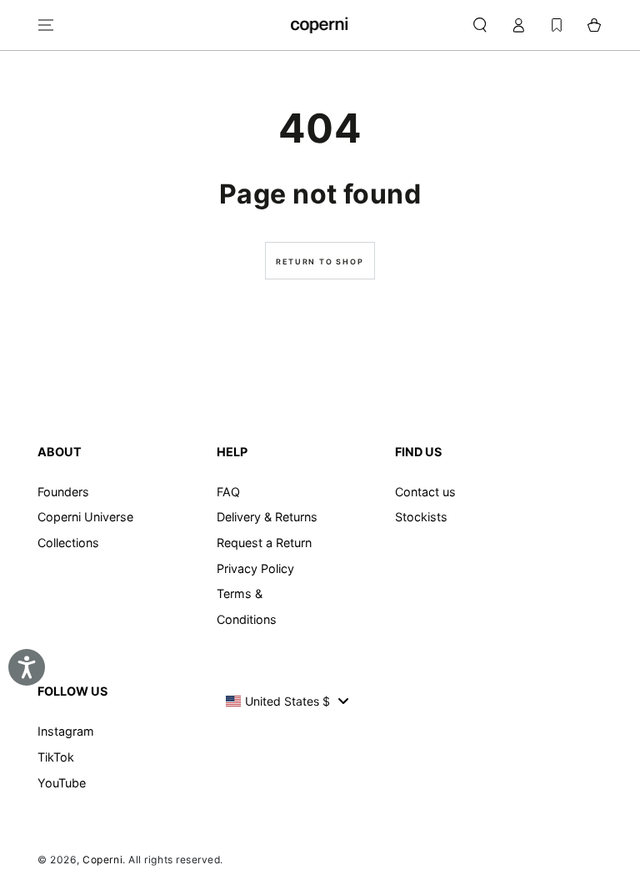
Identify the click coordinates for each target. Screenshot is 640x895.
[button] (479, 25)
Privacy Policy (255, 568)
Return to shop (319, 261)
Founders (63, 492)
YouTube (62, 783)
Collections (68, 542)
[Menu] (46, 25)
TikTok (56, 757)
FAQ (228, 492)
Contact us (425, 492)
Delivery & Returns (267, 517)
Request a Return (264, 542)
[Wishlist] (556, 25)
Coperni (102, 859)
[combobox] (287, 700)
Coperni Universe (85, 517)
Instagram (66, 731)
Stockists (421, 517)
